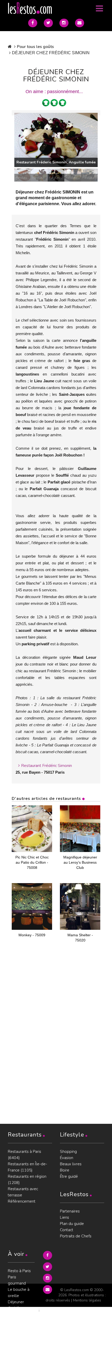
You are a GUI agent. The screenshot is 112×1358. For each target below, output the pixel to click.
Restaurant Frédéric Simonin (46, 765)
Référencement (21, 1201)
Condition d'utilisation (17, 1336)
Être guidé (69, 1176)
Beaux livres (71, 1164)
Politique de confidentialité (20, 1323)
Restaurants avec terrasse (23, 1192)
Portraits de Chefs (75, 1236)
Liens (64, 1217)
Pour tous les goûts (35, 47)
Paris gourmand (17, 1280)
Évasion (66, 1157)
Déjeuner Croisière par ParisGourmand (21, 1308)
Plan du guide (72, 1223)
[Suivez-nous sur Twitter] (48, 23)
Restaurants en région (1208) (27, 1179)
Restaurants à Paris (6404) (24, 1154)
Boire (64, 1170)
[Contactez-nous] (79, 23)
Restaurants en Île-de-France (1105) (27, 1167)
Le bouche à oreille (18, 1292)
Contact (66, 1229)
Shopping (68, 1151)
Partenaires (70, 1211)
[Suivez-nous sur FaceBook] (32, 23)
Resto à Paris (19, 1270)
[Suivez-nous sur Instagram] (64, 23)
